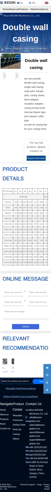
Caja (26, 48)
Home (8, 48)
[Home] (7, 2)
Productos (17, 48)
